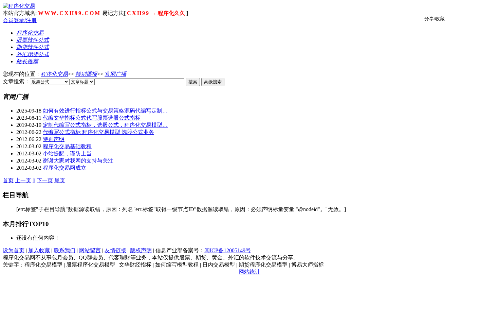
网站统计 (249, 272)
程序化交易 (54, 74)
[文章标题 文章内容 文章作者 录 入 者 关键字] (81, 81)
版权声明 (141, 250)
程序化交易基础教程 (67, 146)
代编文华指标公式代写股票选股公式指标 (92, 118)
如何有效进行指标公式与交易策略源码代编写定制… (105, 111)
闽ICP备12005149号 (227, 250)
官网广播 (115, 74)
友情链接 (115, 250)
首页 (8, 180)
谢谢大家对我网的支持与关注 (78, 161)
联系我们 (64, 250)
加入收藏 (39, 250)
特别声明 (53, 139)
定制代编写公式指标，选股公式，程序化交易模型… (105, 125)
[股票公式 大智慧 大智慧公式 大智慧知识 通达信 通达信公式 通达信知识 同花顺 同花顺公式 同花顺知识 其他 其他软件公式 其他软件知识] (49, 81)
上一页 (23, 180)
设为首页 (13, 250)
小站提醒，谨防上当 (67, 153)
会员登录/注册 (20, 20)
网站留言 (90, 250)
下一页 (45, 180)
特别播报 (86, 74)
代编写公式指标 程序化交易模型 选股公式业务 (98, 132)
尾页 (59, 180)
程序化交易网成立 (64, 168)
